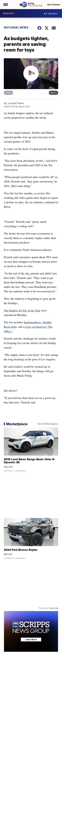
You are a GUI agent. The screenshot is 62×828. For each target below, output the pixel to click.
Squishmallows (32, 322)
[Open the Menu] (5, 4)
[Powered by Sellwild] (53, 608)
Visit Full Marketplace (47, 424)
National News (16, 27)
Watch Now (52, 5)
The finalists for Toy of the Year (22, 310)
